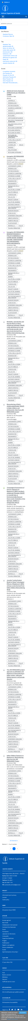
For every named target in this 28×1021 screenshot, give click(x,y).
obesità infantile (8, 63)
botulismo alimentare (15, 127)
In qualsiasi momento (9, 71)
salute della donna (14, 189)
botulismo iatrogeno (14, 152)
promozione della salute (13, 186)
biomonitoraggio (13, 210)
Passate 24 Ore (8, 75)
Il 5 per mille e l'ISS (7, 962)
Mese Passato (8, 79)
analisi (21, 144)
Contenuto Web (8, 36)
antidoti (10, 110)
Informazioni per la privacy (9, 895)
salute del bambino (14, 202)
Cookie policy (5, 900)
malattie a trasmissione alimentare (15, 121)
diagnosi (10, 147)
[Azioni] (2, 2)
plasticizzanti (12, 223)
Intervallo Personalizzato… (10, 82)
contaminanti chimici (10, 55)
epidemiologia (8, 46)
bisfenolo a (7, 54)
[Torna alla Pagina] (1, 19)
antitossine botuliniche (15, 118)
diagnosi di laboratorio (15, 113)
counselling (12, 144)
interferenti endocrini (10, 61)
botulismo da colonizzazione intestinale (13, 136)
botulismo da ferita (14, 132)
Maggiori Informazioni (12, 1019)
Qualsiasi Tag (7, 44)
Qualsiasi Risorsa (8, 34)
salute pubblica (13, 192)
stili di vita (11, 197)
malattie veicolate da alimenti (15, 124)
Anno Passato (8, 81)
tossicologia (12, 194)
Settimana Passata (9, 77)
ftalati (5, 59)
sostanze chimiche (14, 204)
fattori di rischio (8, 48)
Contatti (4, 897)
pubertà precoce (13, 220)
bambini (10, 276)
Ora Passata (7, 73)
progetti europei (13, 199)
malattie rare (12, 149)
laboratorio (12, 142)
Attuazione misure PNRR (9, 910)
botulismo (11, 115)
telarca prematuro (14, 228)
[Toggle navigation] (3, 16)
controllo (11, 100)
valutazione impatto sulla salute (14, 207)
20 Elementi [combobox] (13, 840)
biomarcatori (7, 52)
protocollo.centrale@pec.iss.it (13, 885)
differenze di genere (10, 57)
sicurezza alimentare (14, 108)
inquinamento (12, 183)
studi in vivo (12, 213)
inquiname (11, 400)
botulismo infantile (14, 130)
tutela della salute (9, 50)
